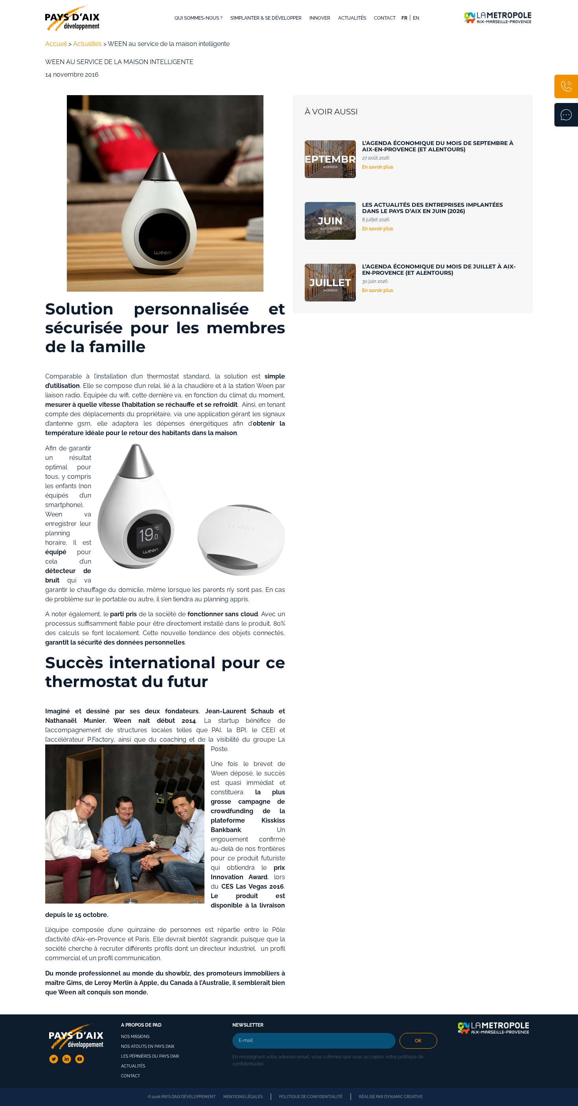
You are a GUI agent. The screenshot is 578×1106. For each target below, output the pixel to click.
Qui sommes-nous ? (199, 18)
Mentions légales (243, 1097)
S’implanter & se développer (266, 18)
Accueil (56, 44)
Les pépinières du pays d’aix (150, 1056)
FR (404, 18)
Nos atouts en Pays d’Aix (147, 1046)
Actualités (352, 18)
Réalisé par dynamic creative (391, 1097)
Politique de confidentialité (310, 1097)
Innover (319, 18)
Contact (385, 18)
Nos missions (135, 1036)
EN (416, 18)
